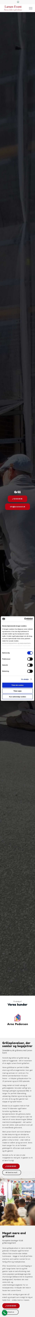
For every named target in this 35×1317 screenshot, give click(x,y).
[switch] (30, 659)
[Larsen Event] (14, 8)
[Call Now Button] (4, 1313)
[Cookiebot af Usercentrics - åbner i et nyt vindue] (25, 619)
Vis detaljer (25, 679)
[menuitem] (18, 1)
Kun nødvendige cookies (17, 697)
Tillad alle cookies (17, 685)
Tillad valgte (17, 691)
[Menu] (29, 8)
